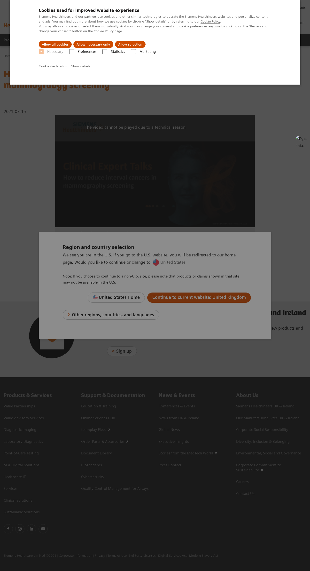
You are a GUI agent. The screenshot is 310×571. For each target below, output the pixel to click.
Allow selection (130, 44)
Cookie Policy (210, 21)
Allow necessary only (93, 44)
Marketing (148, 51)
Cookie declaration (53, 66)
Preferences (87, 51)
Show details (80, 66)
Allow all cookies (55, 44)
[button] (301, 141)
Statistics (118, 51)
